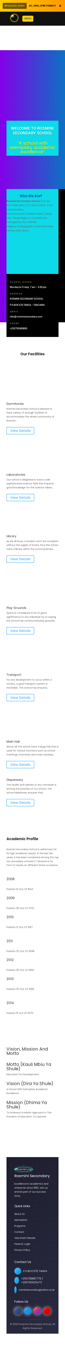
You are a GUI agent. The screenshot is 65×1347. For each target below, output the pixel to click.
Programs (20, 1226)
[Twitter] (27, 1311)
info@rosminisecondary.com (26, 316)
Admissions (20, 1220)
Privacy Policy (22, 1250)
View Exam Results (25, 1238)
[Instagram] (37, 1311)
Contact (19, 1232)
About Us (19, 1214)
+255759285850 (18, 328)
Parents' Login (22, 1244)
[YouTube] (47, 1311)
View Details (20, 430)
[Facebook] (18, 1311)
